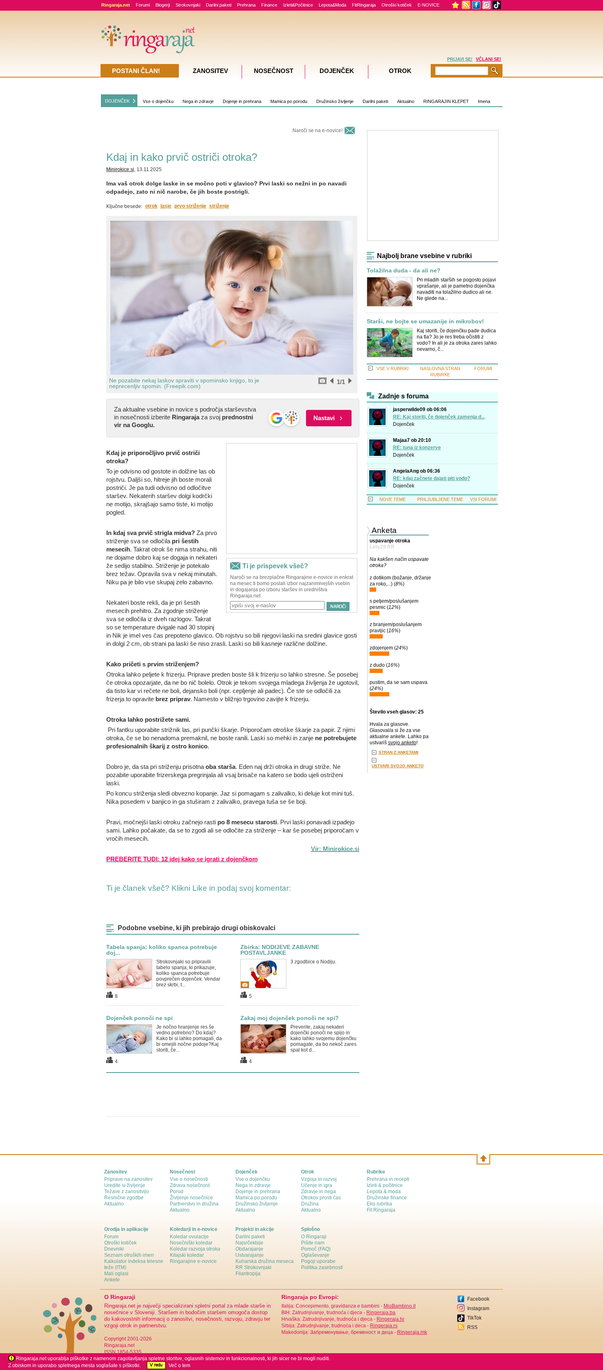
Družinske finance (387, 1198)
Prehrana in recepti (388, 1179)
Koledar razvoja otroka (195, 1249)
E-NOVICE (428, 4)
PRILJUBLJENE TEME (440, 499)
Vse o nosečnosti (189, 1179)
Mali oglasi (116, 1273)
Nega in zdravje (198, 101)
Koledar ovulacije (189, 1237)
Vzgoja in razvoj (319, 1179)
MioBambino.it (400, 1306)
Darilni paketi (218, 4)
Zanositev (210, 70)
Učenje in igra (316, 1185)
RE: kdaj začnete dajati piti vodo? (431, 478)
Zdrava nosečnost (190, 1185)
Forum (111, 1237)
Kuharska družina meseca (264, 1261)
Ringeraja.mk (412, 1332)
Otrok (400, 70)
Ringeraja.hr (390, 1319)
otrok (151, 206)
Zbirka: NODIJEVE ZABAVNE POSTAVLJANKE (279, 950)
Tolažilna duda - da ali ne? (404, 271)
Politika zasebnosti (322, 1267)
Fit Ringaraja (381, 1210)
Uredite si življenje (124, 1185)
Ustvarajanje (249, 1255)
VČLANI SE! (488, 59)
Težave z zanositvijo (126, 1191)
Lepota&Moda (332, 4)
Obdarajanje (249, 1249)
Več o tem (179, 1365)
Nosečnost (273, 70)
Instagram (478, 1308)
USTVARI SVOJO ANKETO (398, 766)
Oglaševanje (315, 1255)
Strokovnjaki (188, 4)
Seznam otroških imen (129, 1255)
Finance (269, 4)
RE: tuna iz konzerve (417, 448)
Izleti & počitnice (385, 1185)
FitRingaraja (364, 4)
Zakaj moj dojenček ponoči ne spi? (289, 1018)
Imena (484, 101)
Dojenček (403, 424)
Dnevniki (114, 1249)
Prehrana (246, 4)
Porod (176, 1191)
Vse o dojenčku (158, 101)
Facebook (478, 1299)
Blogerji (162, 4)
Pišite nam (312, 1243)
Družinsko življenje (335, 101)
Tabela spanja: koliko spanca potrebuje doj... (161, 950)
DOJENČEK (117, 100)
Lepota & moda (384, 1191)
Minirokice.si (120, 169)
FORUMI (483, 368)
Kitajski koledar (187, 1255)
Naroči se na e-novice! (317, 130)
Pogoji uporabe (318, 1261)
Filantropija (247, 1273)
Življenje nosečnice (191, 1198)
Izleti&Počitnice (298, 4)
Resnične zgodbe (124, 1198)
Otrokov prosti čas (321, 1198)
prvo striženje (190, 206)
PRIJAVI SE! (460, 59)
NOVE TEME (392, 499)
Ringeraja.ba (380, 1312)
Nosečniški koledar (191, 1243)
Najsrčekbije (249, 1243)
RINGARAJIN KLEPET (446, 101)
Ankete (112, 1280)
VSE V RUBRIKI (393, 368)
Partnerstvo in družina (194, 1204)
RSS (472, 1327)
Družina (310, 1204)
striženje (219, 206)
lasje (165, 206)
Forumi (143, 4)
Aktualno (405, 101)
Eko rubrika (379, 1204)
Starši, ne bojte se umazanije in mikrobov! (425, 321)
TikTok (474, 1318)
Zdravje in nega (318, 1191)
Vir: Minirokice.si (335, 848)
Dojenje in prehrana (242, 101)
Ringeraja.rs (383, 1326)
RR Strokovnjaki (253, 1267)
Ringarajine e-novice (193, 1261)
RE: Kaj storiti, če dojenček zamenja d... (439, 417)
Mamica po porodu (288, 101)
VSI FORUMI (483, 499)
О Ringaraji (314, 1237)
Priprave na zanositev (128, 1179)
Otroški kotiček (396, 4)
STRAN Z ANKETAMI (398, 752)
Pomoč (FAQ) (316, 1249)
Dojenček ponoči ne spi (139, 1018)
